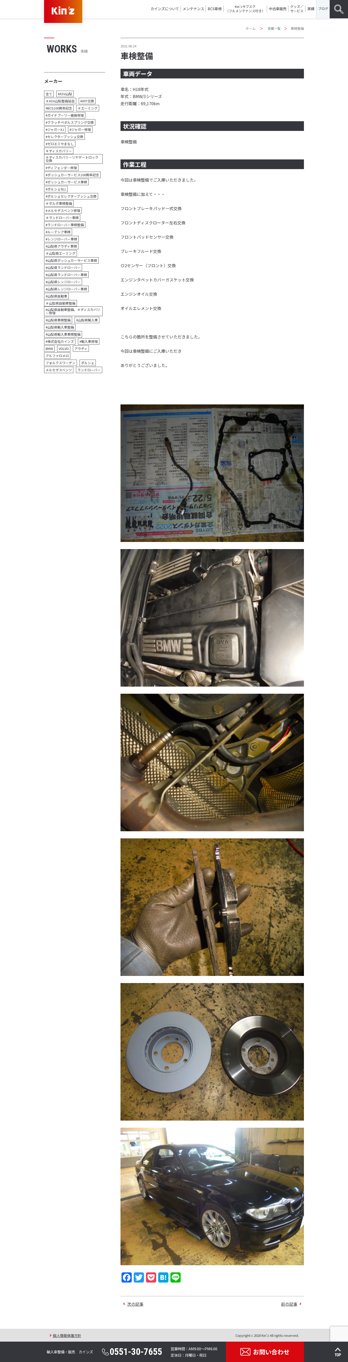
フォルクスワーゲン (60, 362)
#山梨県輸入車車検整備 (63, 334)
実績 (310, 8)
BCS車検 (215, 8)
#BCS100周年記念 (59, 108)
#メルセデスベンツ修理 (63, 210)
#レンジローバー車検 (61, 239)
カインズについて (165, 8)
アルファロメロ (57, 355)
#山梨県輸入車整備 (60, 327)
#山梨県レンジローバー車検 (66, 289)
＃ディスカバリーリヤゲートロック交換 (72, 159)
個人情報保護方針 (67, 1335)
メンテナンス (193, 8)
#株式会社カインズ (60, 341)
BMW (49, 348)
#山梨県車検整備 (58, 320)
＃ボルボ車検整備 (59, 203)
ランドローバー (89, 369)
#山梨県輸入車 (87, 320)
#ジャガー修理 (80, 129)
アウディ (80, 348)
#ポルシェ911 (56, 189)
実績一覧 (274, 28)
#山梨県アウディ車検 (61, 246)
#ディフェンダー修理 (61, 167)
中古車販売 (278, 8)
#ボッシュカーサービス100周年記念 (72, 174)
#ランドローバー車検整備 (65, 224)
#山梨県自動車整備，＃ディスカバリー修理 (73, 311)
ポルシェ (87, 362)
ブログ (323, 8)
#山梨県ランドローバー (63, 267)
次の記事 (135, 1304)
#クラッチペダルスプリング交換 (70, 122)
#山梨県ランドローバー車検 (66, 274)
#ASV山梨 (65, 93)
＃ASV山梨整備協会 (60, 101)
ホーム (251, 28)
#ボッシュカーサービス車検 (66, 182)
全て (49, 93)
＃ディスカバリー (59, 150)
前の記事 (289, 1304)
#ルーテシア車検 (58, 231)
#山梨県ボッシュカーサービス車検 (71, 260)
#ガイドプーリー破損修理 (65, 115)
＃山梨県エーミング (60, 253)
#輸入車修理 (88, 341)
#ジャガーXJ (55, 129)
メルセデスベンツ (59, 369)
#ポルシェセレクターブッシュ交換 (71, 196)
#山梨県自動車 (56, 296)
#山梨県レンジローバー (63, 281)
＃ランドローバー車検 (62, 217)
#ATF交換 (87, 101)
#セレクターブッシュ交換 (64, 136)
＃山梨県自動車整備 (60, 303)
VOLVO (64, 348)
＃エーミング (88, 108)
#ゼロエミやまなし (60, 143)
